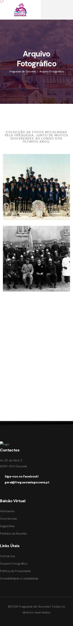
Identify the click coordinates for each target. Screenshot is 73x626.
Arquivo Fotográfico (13, 563)
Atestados (7, 511)
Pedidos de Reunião (13, 533)
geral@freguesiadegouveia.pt (27, 482)
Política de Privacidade (15, 571)
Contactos (7, 556)
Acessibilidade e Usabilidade (19, 578)
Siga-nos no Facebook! (21, 476)
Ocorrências (8, 519)
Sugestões (7, 526)
